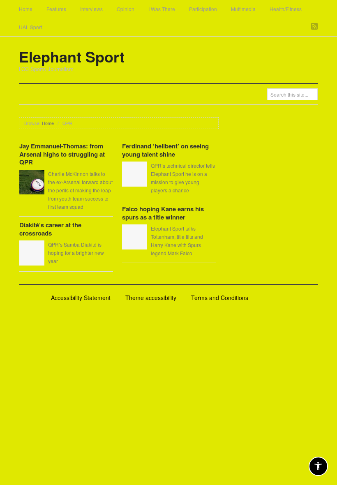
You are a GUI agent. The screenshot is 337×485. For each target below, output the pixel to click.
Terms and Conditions (219, 297)
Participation (203, 8)
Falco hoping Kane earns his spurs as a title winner (163, 213)
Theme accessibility (150, 297)
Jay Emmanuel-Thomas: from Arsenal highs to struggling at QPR (62, 153)
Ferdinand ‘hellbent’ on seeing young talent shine (165, 150)
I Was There (161, 8)
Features (56, 8)
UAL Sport (30, 26)
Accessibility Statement (81, 297)
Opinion (125, 8)
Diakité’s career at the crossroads (50, 229)
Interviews (91, 8)
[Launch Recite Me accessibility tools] (318, 466)
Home (25, 8)
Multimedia (243, 8)
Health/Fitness (286, 8)
